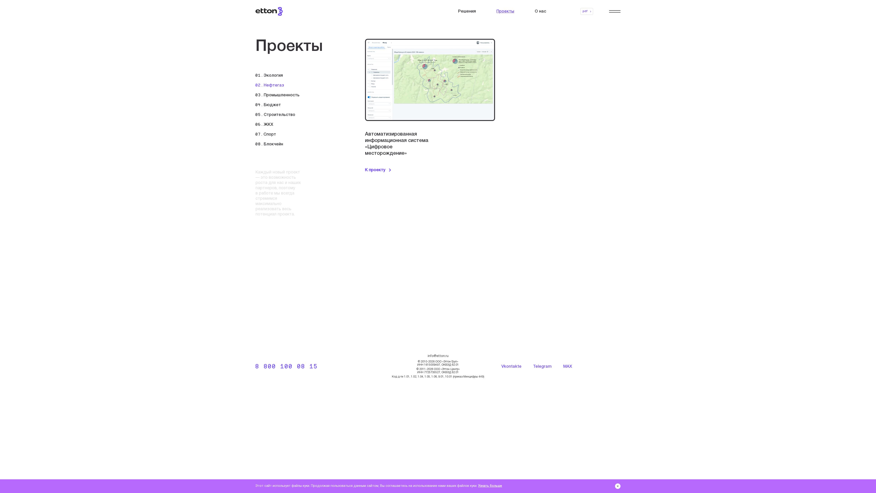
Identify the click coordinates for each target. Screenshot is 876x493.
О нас (540, 11)
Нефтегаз (270, 85)
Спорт (266, 134)
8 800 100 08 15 (287, 367)
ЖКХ (264, 125)
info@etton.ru (438, 356)
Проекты (505, 11)
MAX (567, 366)
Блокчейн (269, 144)
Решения (467, 11)
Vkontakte (511, 366)
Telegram (542, 366)
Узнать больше (490, 486)
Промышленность (278, 95)
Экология (269, 76)
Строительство (275, 115)
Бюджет (268, 105)
